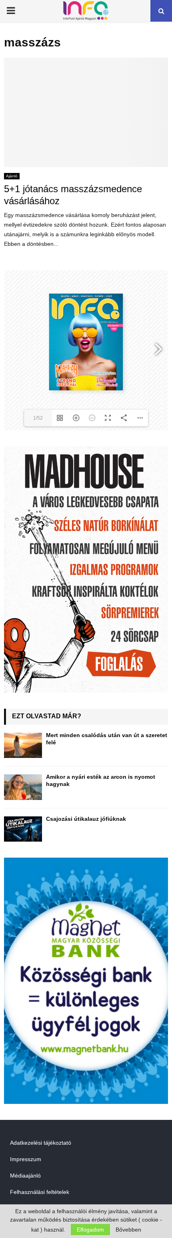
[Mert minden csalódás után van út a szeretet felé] (23, 745)
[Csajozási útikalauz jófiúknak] (23, 829)
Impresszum (25, 1159)
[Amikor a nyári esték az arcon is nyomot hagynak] (23, 787)
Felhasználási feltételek (39, 1192)
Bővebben (128, 1229)
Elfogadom (90, 1229)
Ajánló (12, 176)
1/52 (38, 418)
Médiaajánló (25, 1175)
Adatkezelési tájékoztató (40, 1143)
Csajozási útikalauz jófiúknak (86, 819)
